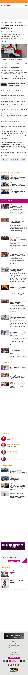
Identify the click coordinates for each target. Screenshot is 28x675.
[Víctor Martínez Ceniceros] (3, 445)
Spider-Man (4, 159)
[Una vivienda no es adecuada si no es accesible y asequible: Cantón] (5, 306)
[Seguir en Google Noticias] (26, 63)
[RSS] (18, 661)
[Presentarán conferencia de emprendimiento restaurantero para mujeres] (5, 177)
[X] (7, 661)
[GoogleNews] (15, 661)
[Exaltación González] (3, 452)
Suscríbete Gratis (14, 561)
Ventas (23, 159)
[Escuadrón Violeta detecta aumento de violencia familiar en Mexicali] (5, 243)
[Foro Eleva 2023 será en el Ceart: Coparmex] (5, 191)
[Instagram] (13, 661)
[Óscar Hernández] (3, 458)
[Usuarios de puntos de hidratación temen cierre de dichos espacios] (5, 259)
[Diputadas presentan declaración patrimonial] (5, 210)
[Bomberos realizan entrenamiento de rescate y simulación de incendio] (5, 479)
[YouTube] (10, 661)
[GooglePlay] (24, 661)
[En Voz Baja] (3, 438)
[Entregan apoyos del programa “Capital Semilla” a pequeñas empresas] (5, 185)
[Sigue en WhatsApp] (24, 63)
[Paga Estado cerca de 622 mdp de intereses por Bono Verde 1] (5, 353)
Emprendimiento (14, 159)
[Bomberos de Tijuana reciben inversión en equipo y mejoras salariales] (5, 291)
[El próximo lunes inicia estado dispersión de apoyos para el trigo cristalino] (5, 338)
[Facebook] (4, 661)
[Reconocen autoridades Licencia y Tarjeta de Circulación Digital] (5, 275)
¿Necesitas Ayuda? (14, 657)
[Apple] (21, 661)
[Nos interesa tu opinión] (14, 636)
